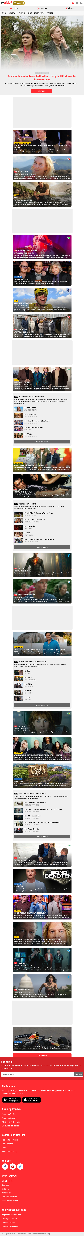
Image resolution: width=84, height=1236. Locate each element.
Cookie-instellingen (10, 1226)
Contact (5, 1185)
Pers (4, 1148)
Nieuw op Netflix (9, 1114)
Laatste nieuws (39, 13)
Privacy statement (9, 1219)
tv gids (4, 13)
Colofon (5, 1189)
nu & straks (12, 13)
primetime (22, 13)
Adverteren (6, 1193)
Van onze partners (9, 1197)
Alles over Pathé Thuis (11, 1122)
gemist (30, 13)
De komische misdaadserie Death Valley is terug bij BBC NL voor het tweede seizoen (42, 77)
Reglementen (7, 1144)
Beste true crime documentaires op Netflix (32, 793)
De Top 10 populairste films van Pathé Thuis (32, 662)
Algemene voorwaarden (11, 1215)
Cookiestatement (9, 1223)
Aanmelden (78, 1074)
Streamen (50, 13)
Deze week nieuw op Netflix (27, 504)
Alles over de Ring (9, 1152)
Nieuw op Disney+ (9, 1118)
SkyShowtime (7, 1181)
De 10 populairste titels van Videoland (31, 397)
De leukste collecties (10, 1126)
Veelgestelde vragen (10, 1140)
